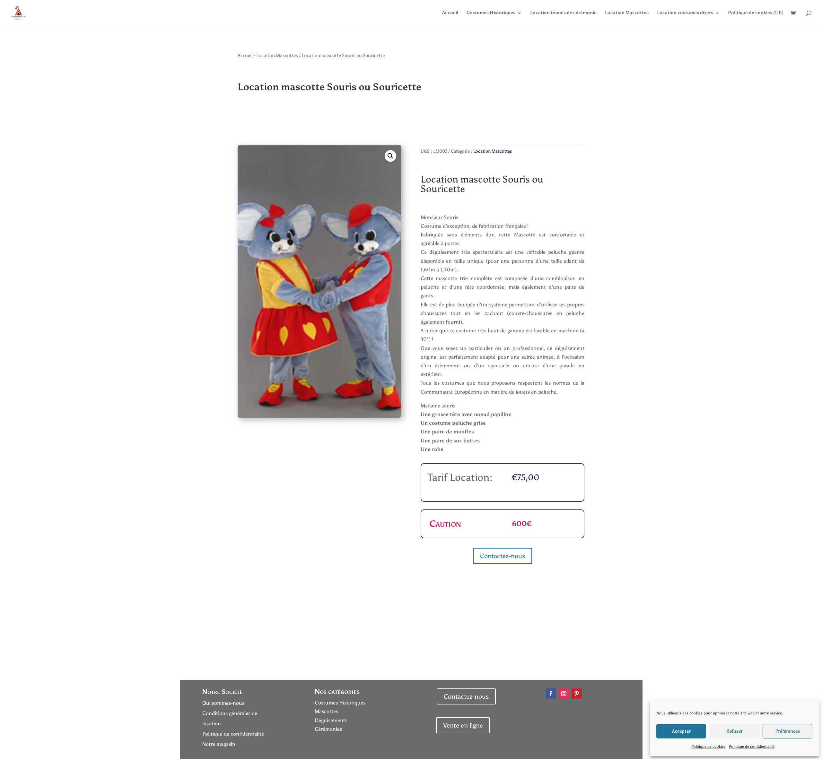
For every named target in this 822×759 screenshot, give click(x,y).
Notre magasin (218, 744)
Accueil (450, 13)
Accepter (681, 731)
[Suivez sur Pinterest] (577, 693)
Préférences (787, 731)
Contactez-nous (502, 556)
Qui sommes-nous (223, 703)
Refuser (734, 731)
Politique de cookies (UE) (755, 13)
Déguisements (331, 720)
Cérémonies (328, 729)
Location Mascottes (627, 13)
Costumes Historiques (491, 13)
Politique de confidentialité (751, 746)
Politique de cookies (708, 746)
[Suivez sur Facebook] (551, 693)
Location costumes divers (685, 13)
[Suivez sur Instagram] (564, 693)
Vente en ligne (463, 725)
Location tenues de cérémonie (563, 13)
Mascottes (326, 711)
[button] (390, 156)
